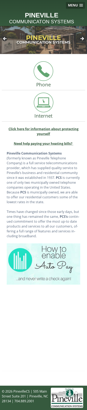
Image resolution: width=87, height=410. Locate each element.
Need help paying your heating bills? (43, 143)
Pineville (41, 18)
